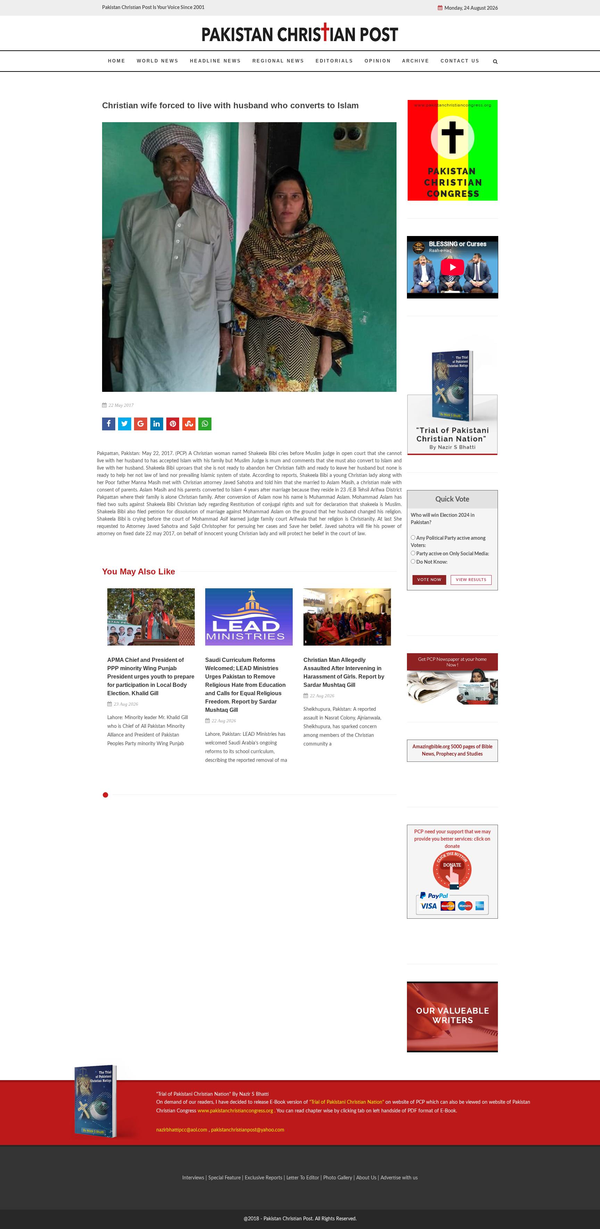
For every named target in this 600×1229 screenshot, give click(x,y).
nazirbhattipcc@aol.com (182, 1130)
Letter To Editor (303, 1178)
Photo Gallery (337, 1178)
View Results (471, 580)
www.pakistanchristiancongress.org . (235, 1111)
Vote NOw (429, 580)
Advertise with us (399, 1178)
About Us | (368, 1178)
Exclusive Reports (264, 1178)
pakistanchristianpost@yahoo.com (247, 1130)
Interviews (194, 1178)
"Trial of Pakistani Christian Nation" (347, 1102)
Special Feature (225, 1178)
